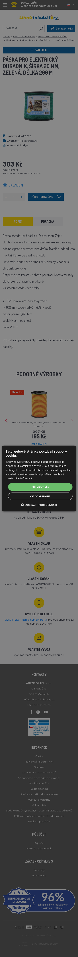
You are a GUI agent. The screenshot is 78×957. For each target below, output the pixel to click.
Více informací (23, 478)
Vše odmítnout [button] (40, 496)
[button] (39, 505)
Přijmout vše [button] (40, 486)
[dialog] (39, 478)
